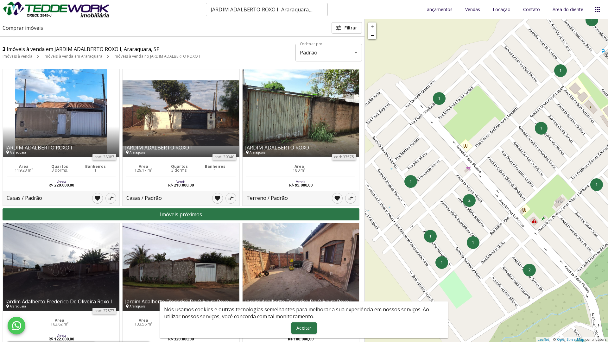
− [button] (372, 35)
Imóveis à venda (17, 56)
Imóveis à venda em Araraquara (73, 56)
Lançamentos (438, 9)
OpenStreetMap (570, 339)
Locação (501, 9)
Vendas (472, 9)
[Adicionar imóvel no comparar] (110, 198)
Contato (531, 9)
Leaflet (543, 339)
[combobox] (267, 9)
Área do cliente (568, 9)
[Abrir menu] (597, 9)
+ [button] (372, 26)
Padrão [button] (308, 52)
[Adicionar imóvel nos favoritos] (97, 198)
